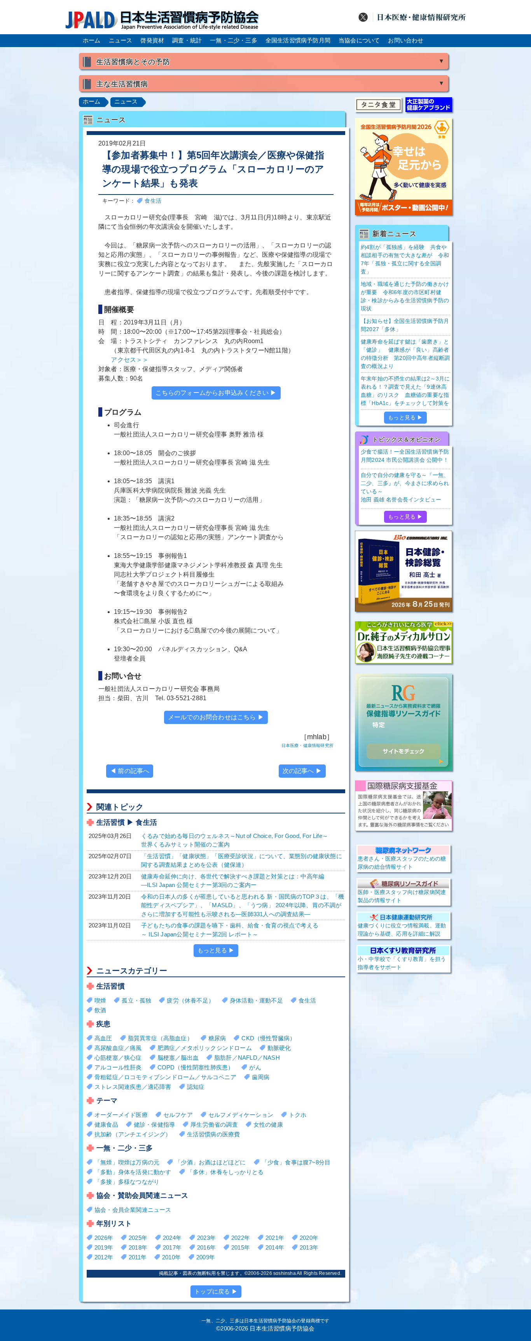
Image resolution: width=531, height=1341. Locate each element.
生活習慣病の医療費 (213, 1134)
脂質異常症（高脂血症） (160, 1038)
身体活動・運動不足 (256, 1000)
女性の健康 (268, 1124)
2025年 (138, 1237)
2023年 (206, 1237)
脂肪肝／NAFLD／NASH (247, 1057)
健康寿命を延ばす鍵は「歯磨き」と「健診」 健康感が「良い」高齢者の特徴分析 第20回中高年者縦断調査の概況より (405, 353)
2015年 (240, 1247)
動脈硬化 (279, 1048)
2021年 (275, 1237)
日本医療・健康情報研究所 (307, 745)
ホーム (92, 40)
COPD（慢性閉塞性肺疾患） (195, 1067)
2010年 (171, 1257)
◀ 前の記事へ (129, 771)
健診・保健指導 (154, 1124)
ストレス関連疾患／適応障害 (132, 1086)
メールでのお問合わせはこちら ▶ (216, 717)
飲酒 (100, 1010)
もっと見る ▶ (215, 950)
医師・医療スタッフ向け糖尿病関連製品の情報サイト (402, 896)
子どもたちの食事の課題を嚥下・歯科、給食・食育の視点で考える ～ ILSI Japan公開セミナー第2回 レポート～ (229, 930)
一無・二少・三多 (233, 40)
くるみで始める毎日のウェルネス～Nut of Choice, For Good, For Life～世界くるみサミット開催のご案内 (234, 840)
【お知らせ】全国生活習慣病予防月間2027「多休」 (405, 325)
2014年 (275, 1247)
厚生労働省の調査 (214, 1124)
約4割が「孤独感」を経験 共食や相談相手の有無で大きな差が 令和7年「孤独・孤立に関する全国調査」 (405, 259)
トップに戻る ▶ (216, 1291)
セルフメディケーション (240, 1114)
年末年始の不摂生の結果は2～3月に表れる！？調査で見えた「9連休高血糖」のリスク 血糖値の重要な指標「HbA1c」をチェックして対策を (405, 390)
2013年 (309, 1247)
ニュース (121, 40)
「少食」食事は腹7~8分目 (296, 1162)
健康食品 (106, 1124)
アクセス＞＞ (129, 359)
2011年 (138, 1257)
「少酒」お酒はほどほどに (210, 1162)
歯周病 (261, 1077)
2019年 (103, 1247)
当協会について (359, 40)
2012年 (103, 1257)
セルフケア (178, 1114)
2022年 (240, 1237)
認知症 (196, 1086)
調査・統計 (187, 40)
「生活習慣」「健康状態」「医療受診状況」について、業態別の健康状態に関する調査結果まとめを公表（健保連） (241, 860)
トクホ (298, 1114)
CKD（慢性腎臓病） (268, 1038)
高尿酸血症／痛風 (118, 1048)
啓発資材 (152, 40)
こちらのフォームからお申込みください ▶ (216, 392)
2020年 (309, 1237)
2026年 (103, 1237)
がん (255, 1067)
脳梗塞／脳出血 (178, 1057)
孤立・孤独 (136, 1000)
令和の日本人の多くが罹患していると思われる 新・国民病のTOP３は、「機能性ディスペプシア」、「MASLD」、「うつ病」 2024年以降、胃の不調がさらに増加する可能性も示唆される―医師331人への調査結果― (242, 905)
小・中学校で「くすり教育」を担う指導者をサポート (402, 963)
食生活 (153, 201)
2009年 (205, 1257)
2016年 (206, 1247)
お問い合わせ (405, 40)
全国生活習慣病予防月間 (298, 40)
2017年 (172, 1247)
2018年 (138, 1247)
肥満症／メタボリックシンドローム (204, 1048)
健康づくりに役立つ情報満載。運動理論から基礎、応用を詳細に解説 (402, 929)
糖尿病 (217, 1038)
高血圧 (103, 1038)
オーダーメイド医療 (121, 1114)
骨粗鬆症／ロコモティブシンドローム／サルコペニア (165, 1077)
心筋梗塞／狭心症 (118, 1057)
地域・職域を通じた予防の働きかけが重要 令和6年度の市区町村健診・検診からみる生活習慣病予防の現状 (405, 296)
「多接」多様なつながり (126, 1181)
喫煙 (100, 1000)
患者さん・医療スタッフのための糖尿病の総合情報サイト (402, 862)
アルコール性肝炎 (118, 1067)
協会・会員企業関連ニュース (132, 1209)
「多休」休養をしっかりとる (225, 1172)
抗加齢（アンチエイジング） (132, 1134)
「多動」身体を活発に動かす (132, 1172)
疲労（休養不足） (190, 1000)
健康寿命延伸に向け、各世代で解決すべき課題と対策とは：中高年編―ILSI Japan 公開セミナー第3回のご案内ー (232, 881)
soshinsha (284, 1273)
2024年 (172, 1237)
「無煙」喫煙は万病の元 (126, 1162)
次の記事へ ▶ (302, 771)
